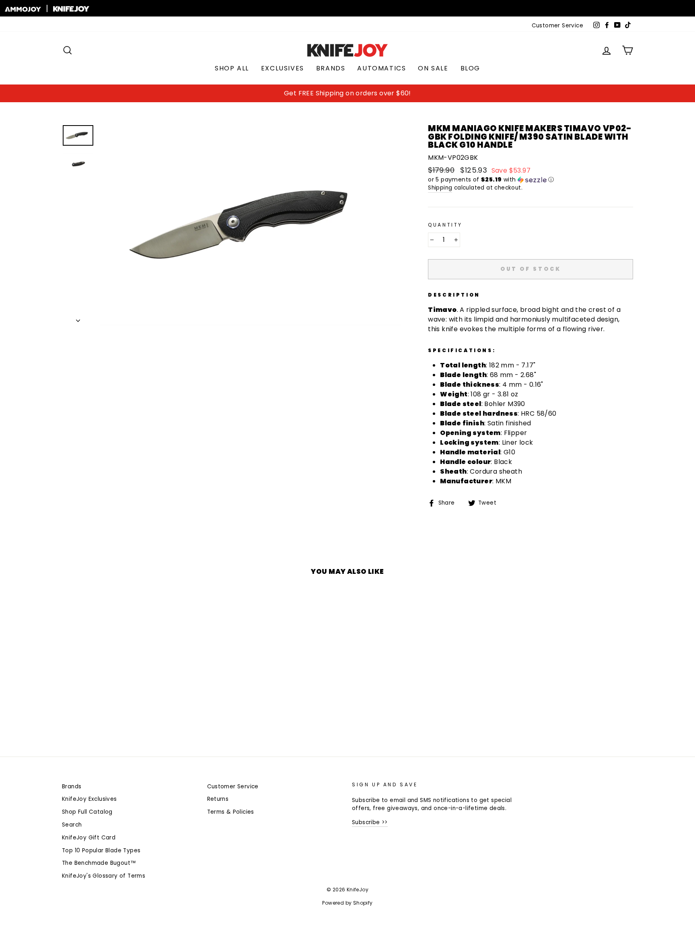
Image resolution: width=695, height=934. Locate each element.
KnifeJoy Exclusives (89, 799)
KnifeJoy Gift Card (88, 837)
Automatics (381, 68)
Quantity (445, 224)
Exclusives (282, 68)
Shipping (440, 188)
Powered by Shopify (347, 902)
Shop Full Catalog (87, 812)
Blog (470, 68)
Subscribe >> (370, 822)
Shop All (232, 68)
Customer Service (557, 25)
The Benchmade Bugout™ (99, 863)
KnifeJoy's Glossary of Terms (103, 876)
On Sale (433, 68)
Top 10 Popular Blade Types (101, 850)
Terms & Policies (230, 812)
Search (72, 825)
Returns (218, 799)
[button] (530, 179)
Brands (330, 68)
